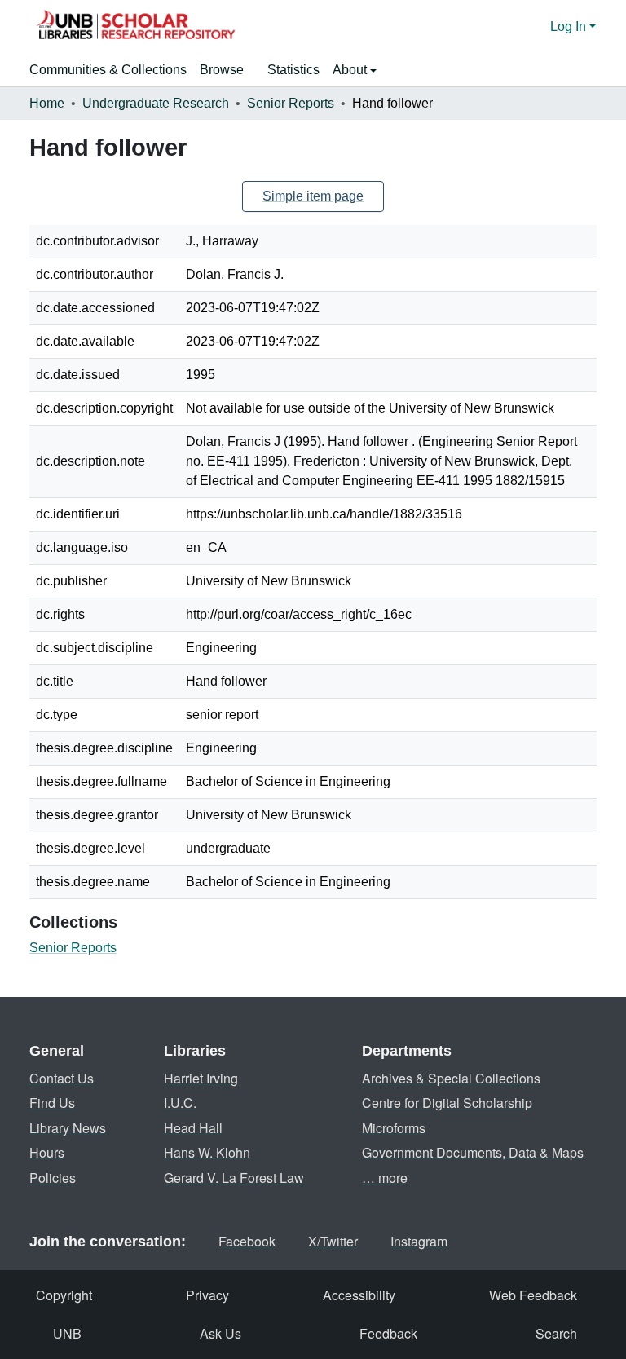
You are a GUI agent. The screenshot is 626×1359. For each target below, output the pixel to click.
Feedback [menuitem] (388, 1333)
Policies (52, 1177)
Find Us (52, 1102)
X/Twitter (333, 1241)
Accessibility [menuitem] (359, 1295)
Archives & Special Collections (451, 1078)
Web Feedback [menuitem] (533, 1295)
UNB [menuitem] (67, 1333)
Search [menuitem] (556, 1333)
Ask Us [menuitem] (220, 1333)
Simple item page (313, 196)
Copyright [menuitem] (64, 1295)
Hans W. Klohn (207, 1152)
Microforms (393, 1128)
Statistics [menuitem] (293, 70)
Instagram (418, 1241)
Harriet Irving (201, 1078)
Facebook (247, 1241)
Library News (67, 1128)
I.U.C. (180, 1102)
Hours (46, 1152)
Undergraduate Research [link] (155, 103)
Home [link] (46, 103)
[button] (135, 27)
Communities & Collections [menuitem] (108, 70)
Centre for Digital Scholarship (447, 1102)
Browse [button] (222, 70)
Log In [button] (569, 26)
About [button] (351, 70)
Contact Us (61, 1078)
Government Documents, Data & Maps (473, 1152)
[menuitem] (227, 70)
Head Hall (193, 1128)
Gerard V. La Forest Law (234, 1177)
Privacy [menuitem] (207, 1295)
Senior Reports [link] (290, 103)
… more (385, 1177)
